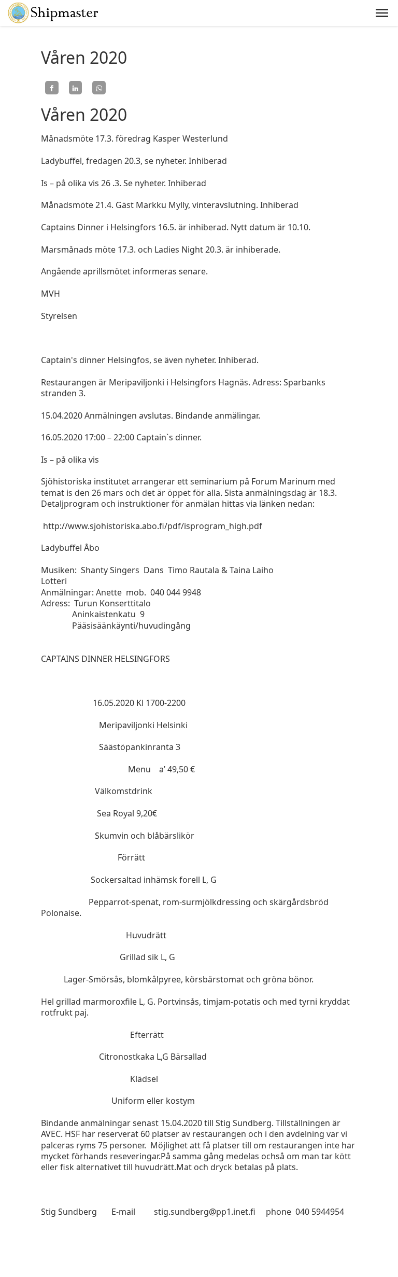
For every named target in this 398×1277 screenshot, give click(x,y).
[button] (382, 13)
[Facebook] (52, 87)
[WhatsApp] (99, 87)
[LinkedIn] (75, 87)
